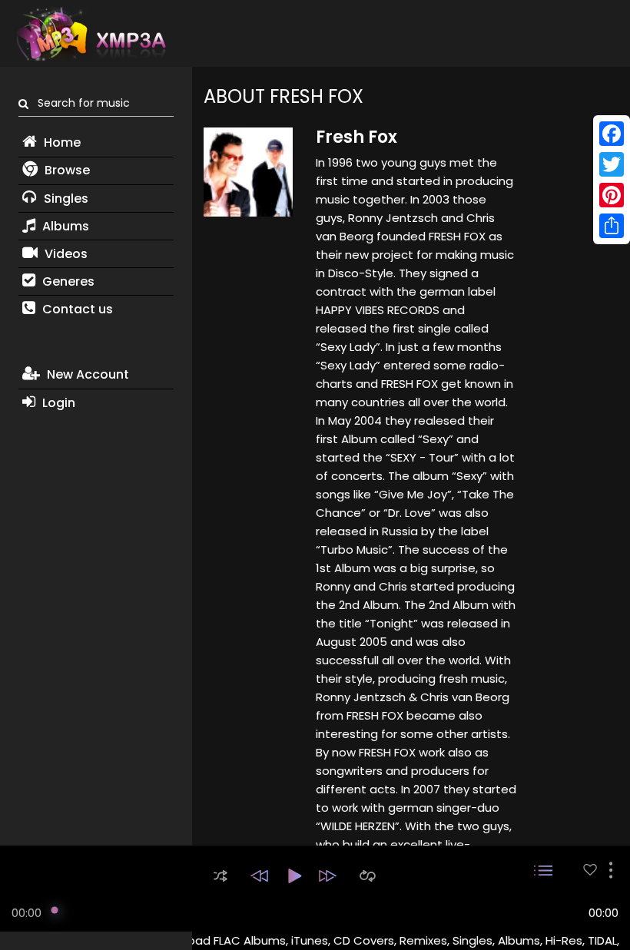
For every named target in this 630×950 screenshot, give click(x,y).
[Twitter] (611, 164)
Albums (64, 226)
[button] (220, 876)
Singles (64, 198)
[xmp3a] (90, 33)
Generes (66, 281)
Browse (65, 170)
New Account (86, 374)
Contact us (76, 309)
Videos (64, 254)
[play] (590, 870)
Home (61, 142)
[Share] (611, 225)
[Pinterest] (611, 195)
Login (57, 403)
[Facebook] (611, 133)
